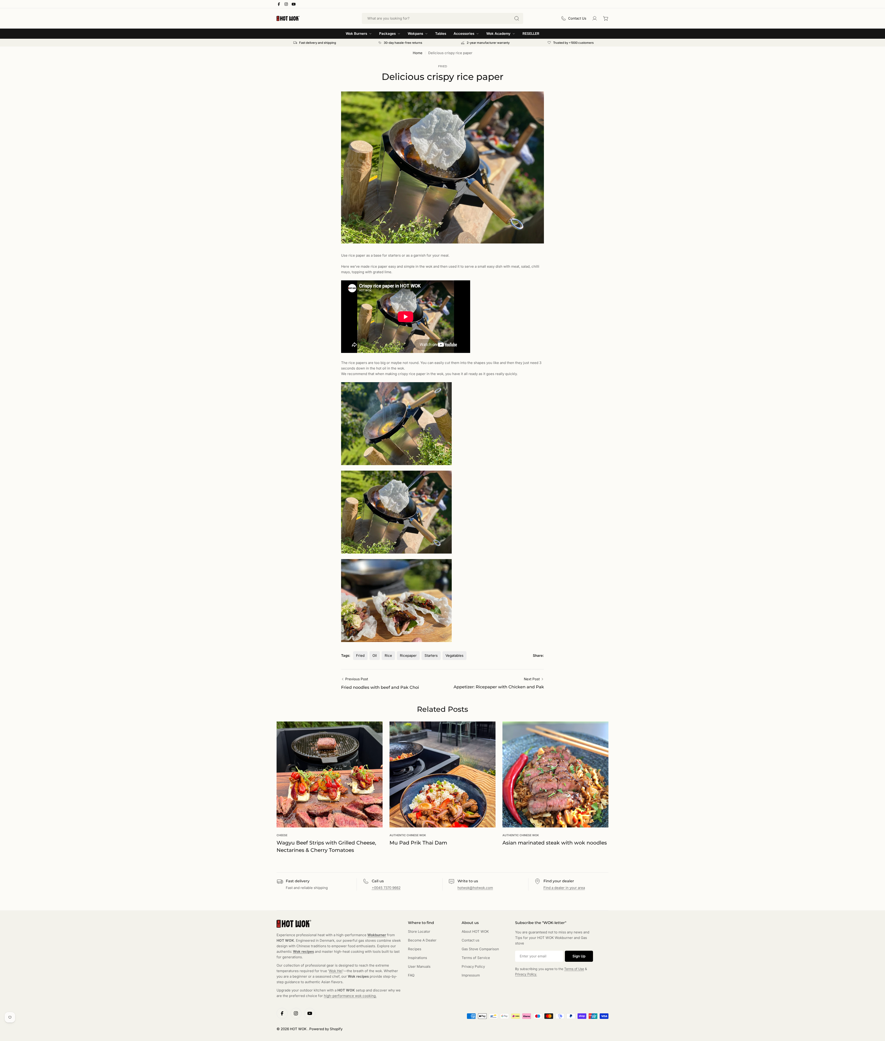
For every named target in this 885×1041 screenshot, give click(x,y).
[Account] (594, 18)
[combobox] (442, 18)
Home (417, 53)
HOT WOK (298, 1029)
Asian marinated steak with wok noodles (554, 843)
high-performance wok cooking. (350, 996)
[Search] (516, 18)
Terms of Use (574, 969)
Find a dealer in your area (564, 888)
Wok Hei (335, 971)
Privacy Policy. (526, 974)
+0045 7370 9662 (386, 888)
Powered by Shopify (325, 1029)
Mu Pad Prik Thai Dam (418, 843)
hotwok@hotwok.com (475, 888)
